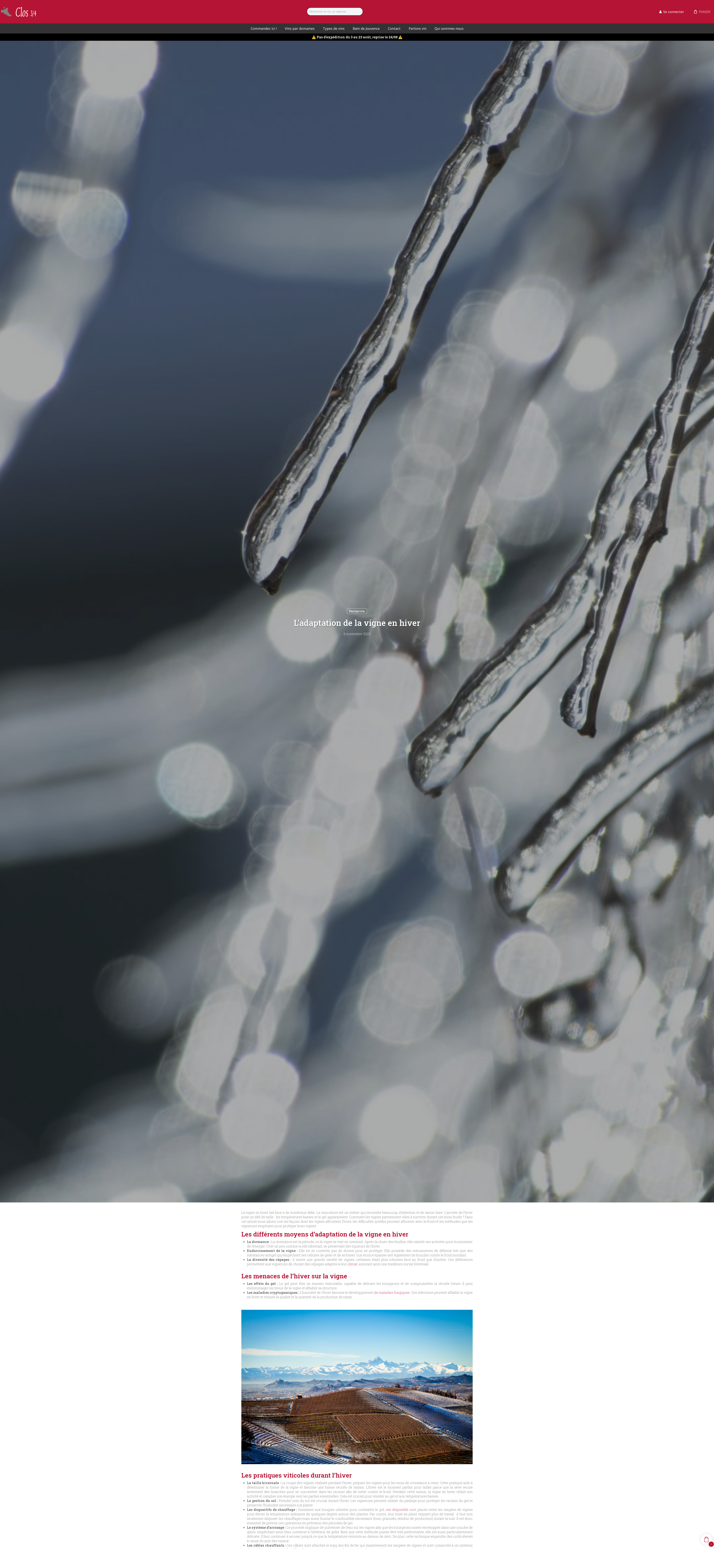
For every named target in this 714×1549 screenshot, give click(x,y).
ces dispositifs (396, 1509)
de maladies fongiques (392, 1292)
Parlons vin (357, 611)
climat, (353, 1264)
